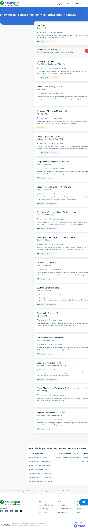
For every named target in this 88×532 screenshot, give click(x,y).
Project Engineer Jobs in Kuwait (40, 465)
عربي (59, 3)
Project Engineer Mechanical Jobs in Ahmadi (69, 457)
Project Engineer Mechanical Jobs (27, 491)
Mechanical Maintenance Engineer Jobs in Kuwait (42, 477)
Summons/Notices (64, 508)
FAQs (78, 512)
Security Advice (44, 512)
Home (2, 491)
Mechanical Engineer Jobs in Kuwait (42, 461)
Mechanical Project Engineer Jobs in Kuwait (42, 481)
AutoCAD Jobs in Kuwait (38, 457)
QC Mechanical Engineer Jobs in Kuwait (42, 473)
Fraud (60, 501)
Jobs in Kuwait (10, 491)
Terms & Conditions (45, 505)
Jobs (68, 3)
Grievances (62, 512)
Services (78, 3)
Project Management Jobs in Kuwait (42, 469)
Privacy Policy (43, 508)
